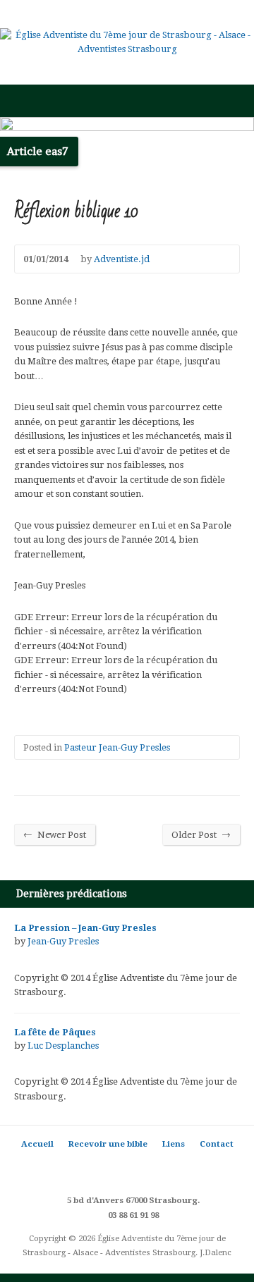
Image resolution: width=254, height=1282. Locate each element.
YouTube (148, 1169)
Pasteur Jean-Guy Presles (117, 747)
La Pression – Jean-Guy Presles (85, 928)
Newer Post (54, 834)
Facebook (106, 1169)
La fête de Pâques (55, 1032)
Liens (173, 1144)
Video (21, 957)
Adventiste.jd (122, 259)
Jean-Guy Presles (63, 941)
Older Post (201, 834)
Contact (217, 1144)
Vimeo (170, 1169)
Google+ (127, 1169)
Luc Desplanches (63, 1045)
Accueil (37, 1144)
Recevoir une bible (107, 1144)
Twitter (85, 1169)
